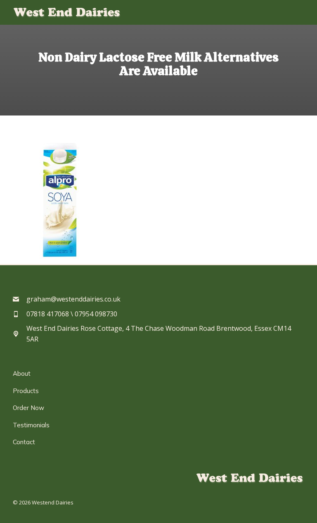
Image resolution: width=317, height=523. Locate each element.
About (22, 373)
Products (26, 391)
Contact (24, 442)
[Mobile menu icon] (298, 12)
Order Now (28, 408)
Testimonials (31, 425)
